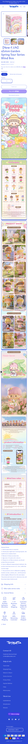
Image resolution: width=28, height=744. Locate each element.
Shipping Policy (7, 669)
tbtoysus (5, 707)
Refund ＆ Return (7, 672)
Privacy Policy (6, 679)
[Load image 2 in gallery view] (14, 41)
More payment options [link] (14, 95)
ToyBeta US (12, 741)
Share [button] (4, 624)
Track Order (6, 665)
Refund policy (6, 690)
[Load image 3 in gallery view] (21, 41)
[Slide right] (26, 42)
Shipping (3, 64)
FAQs (4, 687)
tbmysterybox (6, 704)
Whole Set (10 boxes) (16, 75)
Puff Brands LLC (18, 741)
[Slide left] (1, 42)
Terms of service (7, 676)
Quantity (3, 77)
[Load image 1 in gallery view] (7, 41)
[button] (3, 6)
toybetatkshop (7, 700)
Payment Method (7, 683)
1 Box (5, 75)
